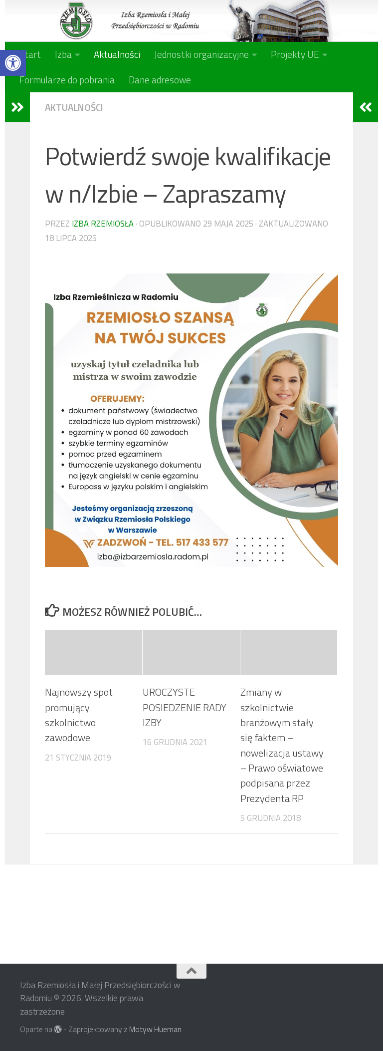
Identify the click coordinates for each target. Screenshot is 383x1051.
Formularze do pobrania (67, 79)
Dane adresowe (160, 79)
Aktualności (117, 54)
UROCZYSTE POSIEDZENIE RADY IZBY (184, 707)
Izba (63, 54)
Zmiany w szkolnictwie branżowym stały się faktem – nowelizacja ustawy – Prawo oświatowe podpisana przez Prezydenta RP (282, 744)
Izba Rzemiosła (103, 223)
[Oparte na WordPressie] (58, 1030)
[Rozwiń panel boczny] (17, 107)
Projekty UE (295, 54)
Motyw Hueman (155, 1029)
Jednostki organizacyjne (201, 54)
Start (30, 54)
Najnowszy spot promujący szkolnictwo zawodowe (79, 714)
